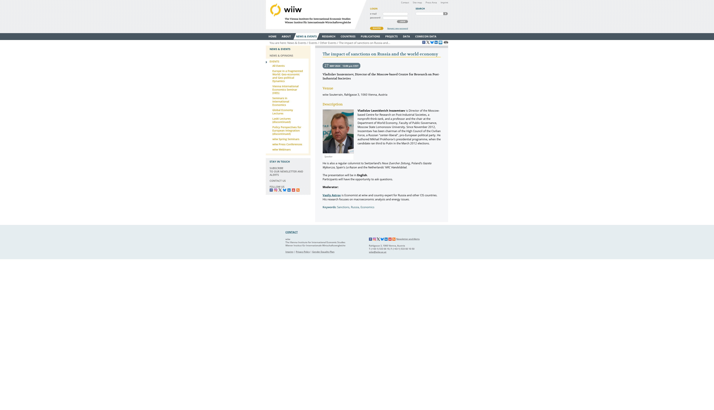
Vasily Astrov (332, 195)
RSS (298, 190)
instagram (275, 190)
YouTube (293, 190)
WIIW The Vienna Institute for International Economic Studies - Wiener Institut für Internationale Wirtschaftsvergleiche (316, 14)
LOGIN (402, 21)
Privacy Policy (303, 251)
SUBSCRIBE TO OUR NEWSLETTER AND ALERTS (286, 171)
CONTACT (291, 232)
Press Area (431, 2)
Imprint (444, 2)
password (375, 17)
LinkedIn (289, 190)
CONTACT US (278, 180)
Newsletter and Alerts (408, 239)
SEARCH (445, 13)
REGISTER (377, 28)
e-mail (373, 13)
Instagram (374, 239)
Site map (417, 2)
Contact (405, 2)
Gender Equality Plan (323, 251)
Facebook (271, 190)
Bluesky (284, 190)
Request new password (397, 28)
